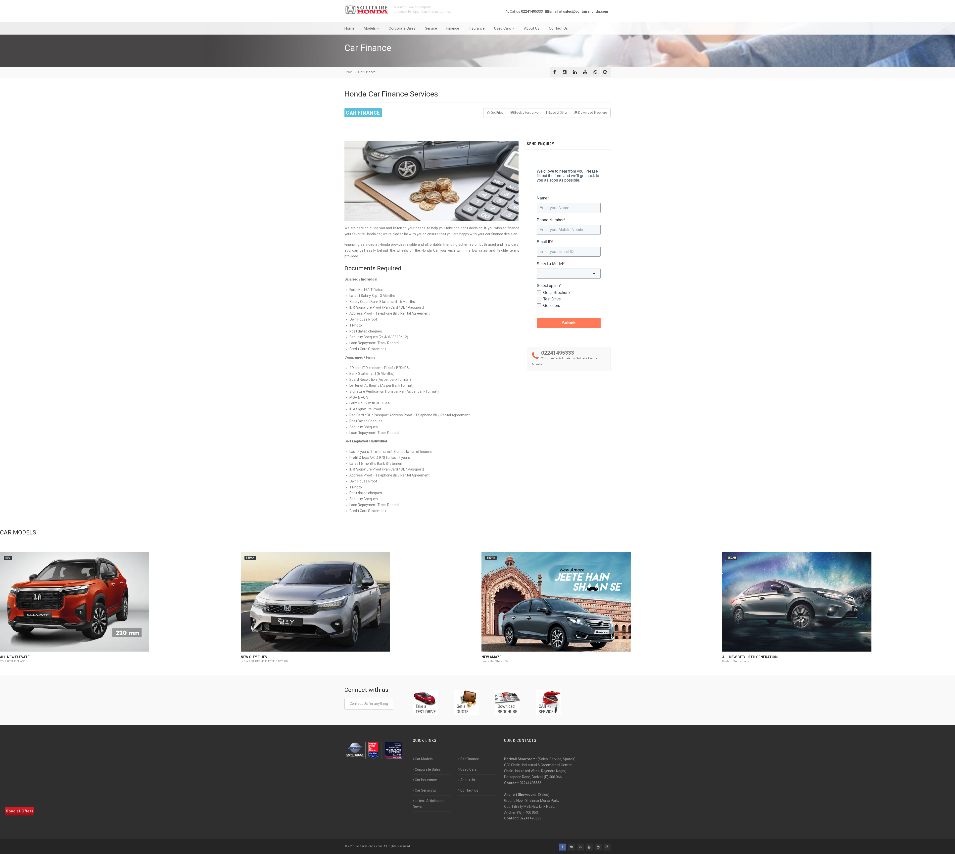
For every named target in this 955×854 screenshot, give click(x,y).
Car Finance (469, 759)
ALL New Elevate (15, 657)
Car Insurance (426, 780)
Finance (452, 28)
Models (370, 28)
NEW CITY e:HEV (254, 657)
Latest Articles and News (429, 804)
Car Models (424, 759)
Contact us (469, 790)
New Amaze (491, 657)
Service (431, 28)
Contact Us (558, 28)
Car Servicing (425, 790)
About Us (531, 28)
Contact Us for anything (369, 704)
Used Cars (502, 28)
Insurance (477, 28)
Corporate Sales (402, 28)
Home (349, 28)
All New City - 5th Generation (750, 657)
